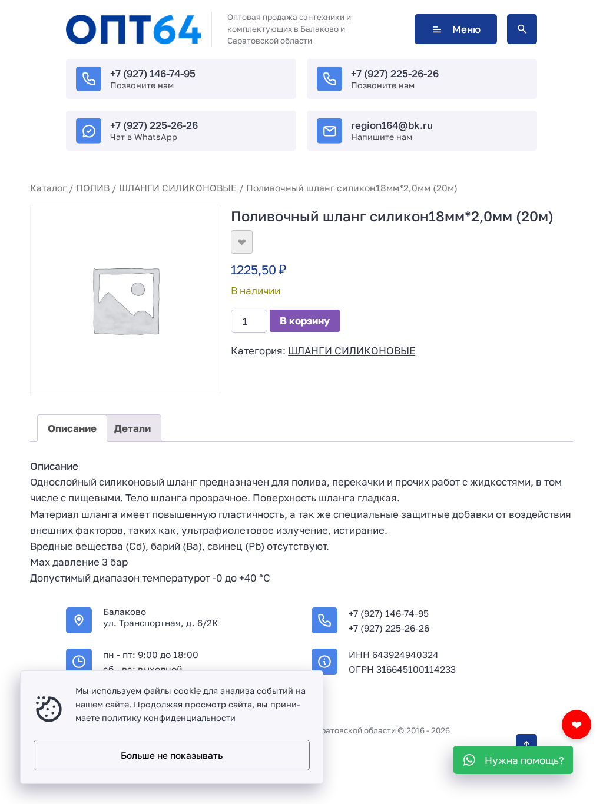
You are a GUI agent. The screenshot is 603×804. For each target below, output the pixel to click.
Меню (466, 29)
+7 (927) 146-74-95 (153, 73)
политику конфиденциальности (169, 718)
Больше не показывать (172, 755)
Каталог (48, 187)
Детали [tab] (132, 428)
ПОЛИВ (93, 187)
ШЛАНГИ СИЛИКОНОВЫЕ (178, 187)
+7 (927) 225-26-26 (395, 73)
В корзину (305, 320)
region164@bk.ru (392, 125)
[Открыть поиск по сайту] (522, 29)
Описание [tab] (72, 428)
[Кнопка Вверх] (526, 744)
